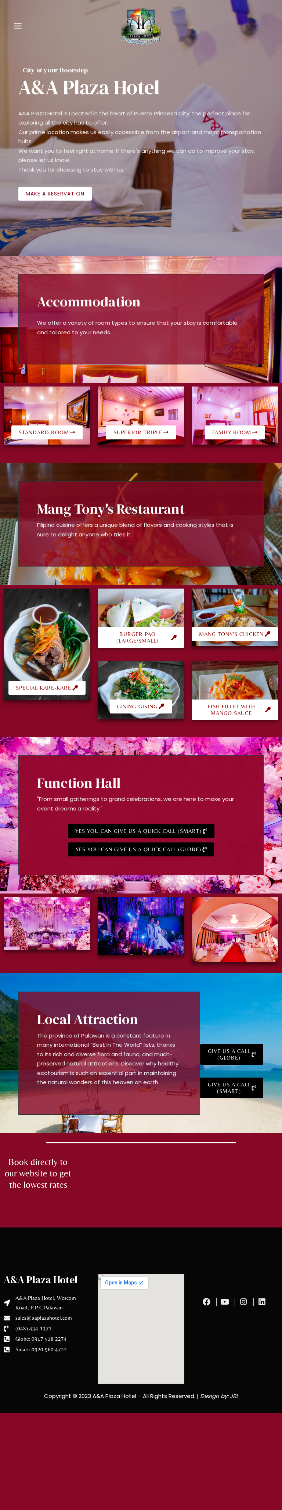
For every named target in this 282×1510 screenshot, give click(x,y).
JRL (234, 1396)
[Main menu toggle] (18, 26)
